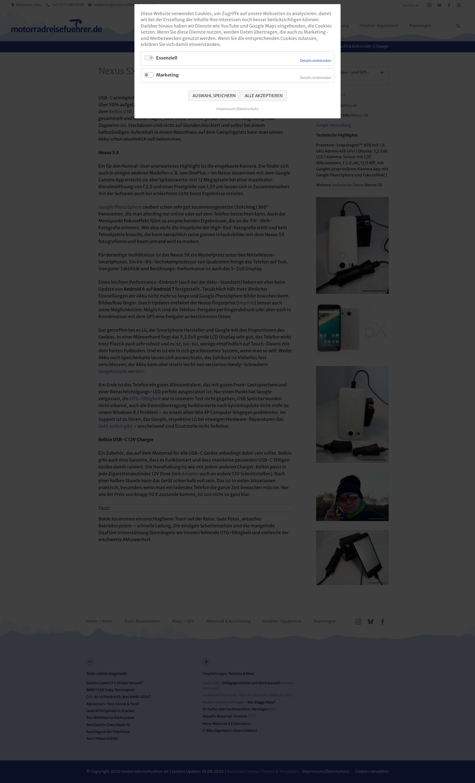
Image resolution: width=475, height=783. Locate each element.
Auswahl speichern (214, 95)
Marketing (167, 75)
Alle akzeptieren (264, 95)
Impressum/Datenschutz (237, 109)
